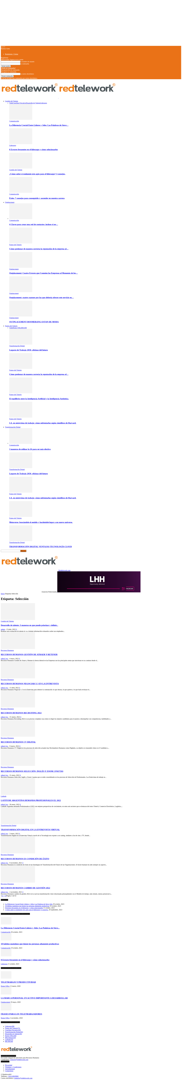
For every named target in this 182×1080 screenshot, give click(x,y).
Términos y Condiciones (13, 1067)
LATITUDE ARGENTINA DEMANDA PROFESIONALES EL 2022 (31, 800)
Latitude (3, 796)
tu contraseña (24, 64)
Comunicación (14, 121)
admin (3, 629)
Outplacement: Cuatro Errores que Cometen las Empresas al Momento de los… (43, 273)
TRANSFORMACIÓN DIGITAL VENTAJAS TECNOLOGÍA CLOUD (40, 546)
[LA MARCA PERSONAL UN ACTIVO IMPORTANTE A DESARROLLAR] (6, 994)
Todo (11, 103)
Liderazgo (43, 103)
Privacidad (8, 1065)
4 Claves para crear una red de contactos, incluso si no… (33, 224)
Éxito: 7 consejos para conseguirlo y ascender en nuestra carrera (37, 198)
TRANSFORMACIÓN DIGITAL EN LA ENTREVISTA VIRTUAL (30, 830)
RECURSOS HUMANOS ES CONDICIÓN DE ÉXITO (25, 859)
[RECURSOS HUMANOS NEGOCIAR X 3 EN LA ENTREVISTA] (18, 678)
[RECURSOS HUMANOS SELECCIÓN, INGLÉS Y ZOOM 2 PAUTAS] (18, 765)
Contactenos (9, 1071)
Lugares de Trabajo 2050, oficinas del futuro (28, 350)
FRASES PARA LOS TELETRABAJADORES (21, 1014)
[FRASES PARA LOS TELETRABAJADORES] (6, 1010)
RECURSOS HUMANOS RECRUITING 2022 (21, 713)
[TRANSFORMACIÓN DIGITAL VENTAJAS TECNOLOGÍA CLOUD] (20, 540)
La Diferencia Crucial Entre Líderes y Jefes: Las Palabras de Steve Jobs (29, 904)
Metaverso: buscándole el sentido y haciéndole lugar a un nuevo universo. (41, 522)
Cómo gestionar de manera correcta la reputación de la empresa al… (38, 249)
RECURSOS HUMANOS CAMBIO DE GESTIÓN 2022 (25, 888)
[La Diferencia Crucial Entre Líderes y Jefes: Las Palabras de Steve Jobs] (20, 119)
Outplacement (9, 202)
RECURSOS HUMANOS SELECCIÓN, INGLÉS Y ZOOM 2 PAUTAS (32, 771)
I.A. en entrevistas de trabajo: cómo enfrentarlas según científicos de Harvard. (42, 423)
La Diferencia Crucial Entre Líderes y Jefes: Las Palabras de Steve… (38, 125)
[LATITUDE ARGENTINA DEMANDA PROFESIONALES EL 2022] (18, 794)
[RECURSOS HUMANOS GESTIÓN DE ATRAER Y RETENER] (18, 648)
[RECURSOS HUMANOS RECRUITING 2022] (18, 707)
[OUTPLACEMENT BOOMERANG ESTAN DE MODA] (20, 316)
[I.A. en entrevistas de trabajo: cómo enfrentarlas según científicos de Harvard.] (20, 417)
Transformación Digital (17, 346)
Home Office (17, 328)
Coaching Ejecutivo (19, 103)
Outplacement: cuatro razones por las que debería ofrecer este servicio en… (41, 297)
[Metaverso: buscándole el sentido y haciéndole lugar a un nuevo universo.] (20, 516)
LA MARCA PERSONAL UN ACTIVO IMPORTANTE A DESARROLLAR (34, 998)
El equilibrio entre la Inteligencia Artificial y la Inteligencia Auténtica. (39, 399)
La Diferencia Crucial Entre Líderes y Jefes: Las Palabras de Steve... (30, 928)
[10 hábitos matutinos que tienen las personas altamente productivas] (6, 940)
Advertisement (10, 1069)
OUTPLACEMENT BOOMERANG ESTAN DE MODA (34, 322)
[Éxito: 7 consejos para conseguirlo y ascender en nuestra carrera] (20, 192)
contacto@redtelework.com (19, 1060)
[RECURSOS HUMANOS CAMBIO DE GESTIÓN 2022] (18, 882)
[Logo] (30, 97)
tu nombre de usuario (27, 61)
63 (5, 896)
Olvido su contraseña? (8, 68)
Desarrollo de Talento (33, 103)
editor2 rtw (4, 658)
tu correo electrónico (27, 74)
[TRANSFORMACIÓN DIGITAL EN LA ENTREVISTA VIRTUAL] (18, 824)
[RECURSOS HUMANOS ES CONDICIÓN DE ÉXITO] (18, 853)
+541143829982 (13, 1076)
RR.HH (24, 328)
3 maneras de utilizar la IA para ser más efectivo (30, 449)
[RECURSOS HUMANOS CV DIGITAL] (18, 736)
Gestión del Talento (11, 101)
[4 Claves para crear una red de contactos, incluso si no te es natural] (20, 218)
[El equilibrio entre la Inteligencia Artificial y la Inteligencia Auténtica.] (20, 393)
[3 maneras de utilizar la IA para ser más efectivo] (20, 443)
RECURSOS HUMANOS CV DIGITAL (18, 742)
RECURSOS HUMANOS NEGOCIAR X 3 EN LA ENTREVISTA (30, 684)
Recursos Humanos (7, 650)
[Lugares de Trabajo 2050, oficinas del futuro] (20, 344)
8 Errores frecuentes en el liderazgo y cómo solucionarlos (33, 149)
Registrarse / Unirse (11, 54)
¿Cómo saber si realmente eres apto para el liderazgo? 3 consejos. (37, 174)
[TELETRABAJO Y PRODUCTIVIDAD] (6, 978)
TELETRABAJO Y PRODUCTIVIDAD (18, 982)
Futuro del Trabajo (15, 245)
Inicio (3, 594)
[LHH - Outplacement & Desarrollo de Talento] (99, 592)
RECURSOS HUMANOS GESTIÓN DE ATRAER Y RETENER (29, 654)
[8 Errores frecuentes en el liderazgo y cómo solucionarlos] (20, 143)
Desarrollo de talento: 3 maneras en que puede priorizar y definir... (29, 625)
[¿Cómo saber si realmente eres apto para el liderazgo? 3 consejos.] (20, 168)
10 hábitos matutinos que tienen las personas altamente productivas (27, 906)
